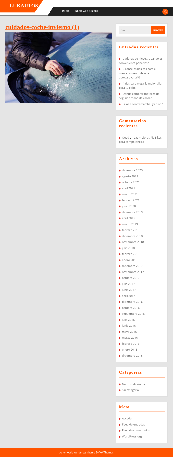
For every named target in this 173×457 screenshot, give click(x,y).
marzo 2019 (130, 224)
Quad (125, 137)
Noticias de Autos (86, 11)
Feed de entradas (133, 424)
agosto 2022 (130, 176)
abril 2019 (128, 218)
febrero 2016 (131, 344)
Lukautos (24, 5)
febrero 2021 (131, 200)
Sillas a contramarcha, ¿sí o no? (143, 104)
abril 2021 (128, 188)
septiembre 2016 (133, 314)
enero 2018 (129, 260)
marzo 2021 (130, 194)
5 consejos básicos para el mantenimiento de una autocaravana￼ (137, 73)
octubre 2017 (131, 278)
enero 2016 (129, 349)
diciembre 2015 (132, 355)
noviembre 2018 (133, 242)
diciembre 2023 (132, 170)
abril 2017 (128, 296)
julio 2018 (128, 248)
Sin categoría (130, 390)
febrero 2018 (131, 254)
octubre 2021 (131, 182)
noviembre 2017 (133, 272)
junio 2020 (129, 206)
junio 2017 (129, 290)
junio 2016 (129, 326)
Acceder (127, 418)
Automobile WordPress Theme (77, 452)
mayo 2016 (129, 332)
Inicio (66, 11)
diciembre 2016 (132, 302)
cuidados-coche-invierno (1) (42, 27)
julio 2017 (128, 284)
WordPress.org (132, 436)
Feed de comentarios (136, 430)
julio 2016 (128, 320)
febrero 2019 (131, 230)
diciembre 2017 (132, 266)
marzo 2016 (130, 337)
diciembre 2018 (132, 236)
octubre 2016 (131, 308)
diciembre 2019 (132, 212)
